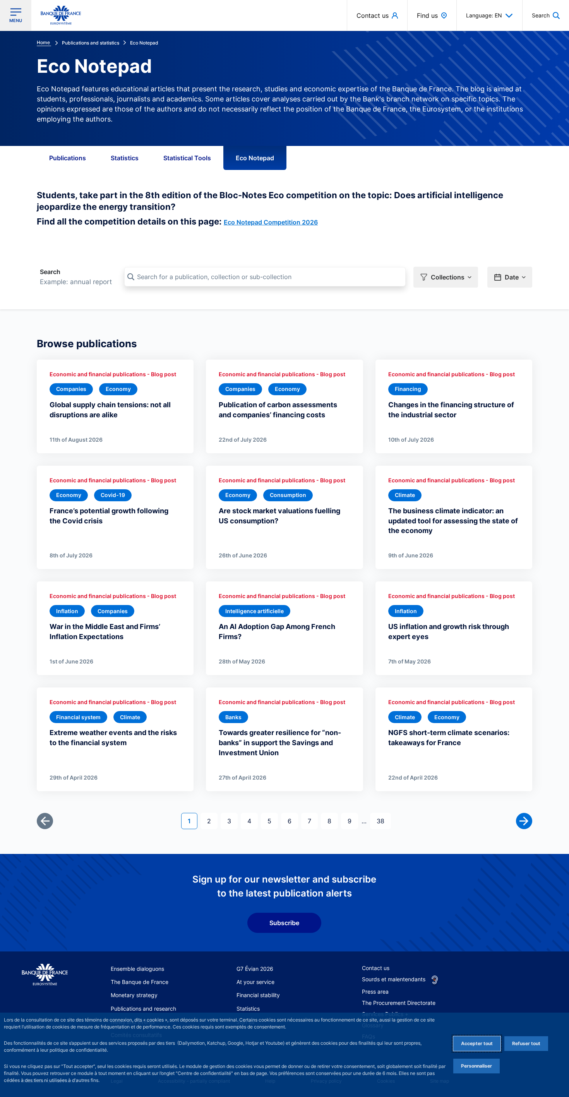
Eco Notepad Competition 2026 (271, 222)
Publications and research (143, 1008)
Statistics (125, 158)
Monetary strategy (134, 995)
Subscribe (284, 923)
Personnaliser (476, 1066)
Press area (375, 991)
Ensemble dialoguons (137, 968)
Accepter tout (477, 1043)
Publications (67, 158)
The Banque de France (139, 982)
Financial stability (258, 995)
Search (50, 272)
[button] (546, 15)
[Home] (45, 975)
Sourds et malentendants (393, 979)
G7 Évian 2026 (255, 968)
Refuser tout (526, 1043)
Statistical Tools (187, 158)
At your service (255, 982)
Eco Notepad (255, 158)
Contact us (375, 968)
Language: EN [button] (484, 15)
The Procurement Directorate (398, 1002)
